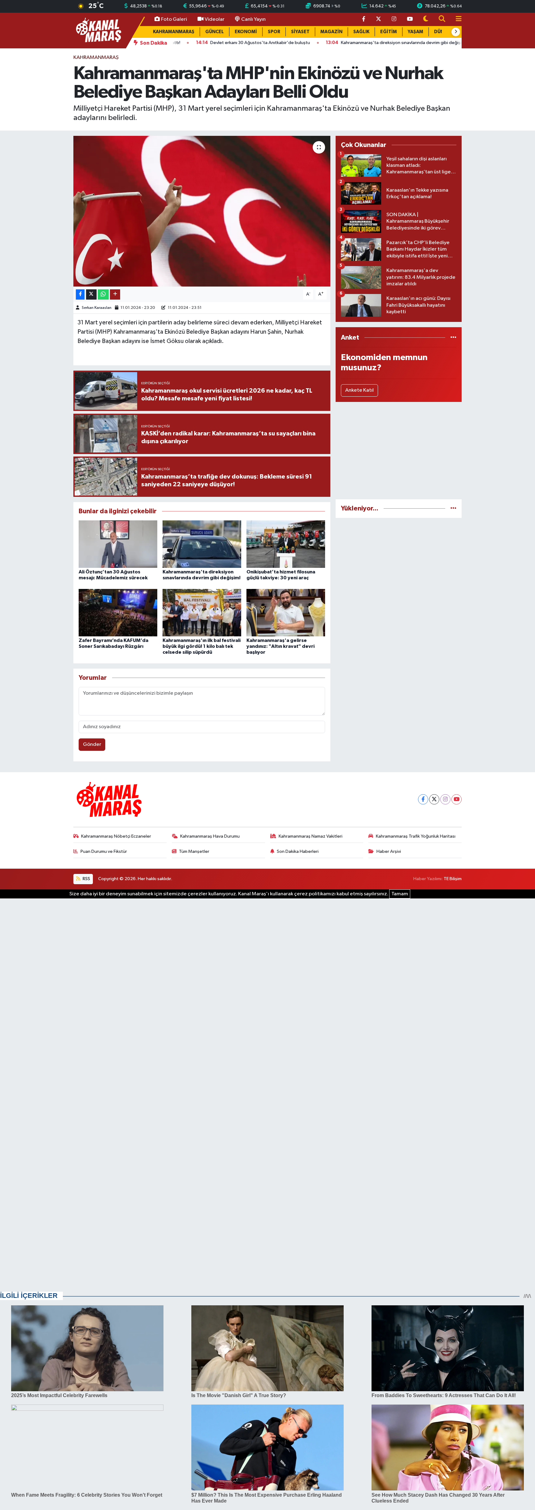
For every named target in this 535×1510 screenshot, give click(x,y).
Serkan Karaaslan (96, 308)
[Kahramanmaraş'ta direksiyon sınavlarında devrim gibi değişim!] (202, 544)
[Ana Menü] (456, 19)
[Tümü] (453, 337)
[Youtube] (456, 799)
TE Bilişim (453, 878)
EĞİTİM (388, 31)
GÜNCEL (214, 31)
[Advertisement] (399, 450)
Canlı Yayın (253, 19)
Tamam (399, 894)
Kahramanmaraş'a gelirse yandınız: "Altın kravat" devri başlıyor (280, 646)
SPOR (274, 31)
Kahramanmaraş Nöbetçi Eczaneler (116, 836)
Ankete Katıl (359, 390)
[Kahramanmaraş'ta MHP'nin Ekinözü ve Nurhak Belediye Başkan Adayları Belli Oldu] (202, 211)
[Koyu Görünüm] (425, 19)
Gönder (92, 744)
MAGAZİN (331, 31)
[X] (434, 799)
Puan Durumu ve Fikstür (103, 851)
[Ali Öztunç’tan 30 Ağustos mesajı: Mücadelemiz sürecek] (118, 544)
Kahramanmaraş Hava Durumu (210, 836)
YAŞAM (415, 31)
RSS (86, 878)
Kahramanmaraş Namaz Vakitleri (310, 836)
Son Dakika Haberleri (298, 851)
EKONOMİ (246, 31)
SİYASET (300, 31)
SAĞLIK (361, 31)
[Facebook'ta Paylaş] (80, 294)
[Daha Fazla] (115, 294)
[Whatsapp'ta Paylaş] (103, 294)
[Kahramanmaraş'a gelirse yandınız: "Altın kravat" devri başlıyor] (285, 612)
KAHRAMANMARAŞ (173, 31)
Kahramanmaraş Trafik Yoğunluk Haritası (415, 836)
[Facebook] (423, 799)
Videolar (214, 19)
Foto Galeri (174, 19)
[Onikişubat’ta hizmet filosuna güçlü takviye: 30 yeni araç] (285, 544)
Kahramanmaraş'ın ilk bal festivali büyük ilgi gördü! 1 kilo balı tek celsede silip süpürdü (202, 646)
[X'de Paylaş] (91, 294)
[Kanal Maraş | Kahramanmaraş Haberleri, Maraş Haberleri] (98, 30)
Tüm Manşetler (194, 851)
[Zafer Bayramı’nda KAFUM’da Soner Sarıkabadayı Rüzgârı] (118, 612)
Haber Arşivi (388, 851)
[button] (455, 32)
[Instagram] (445, 799)
